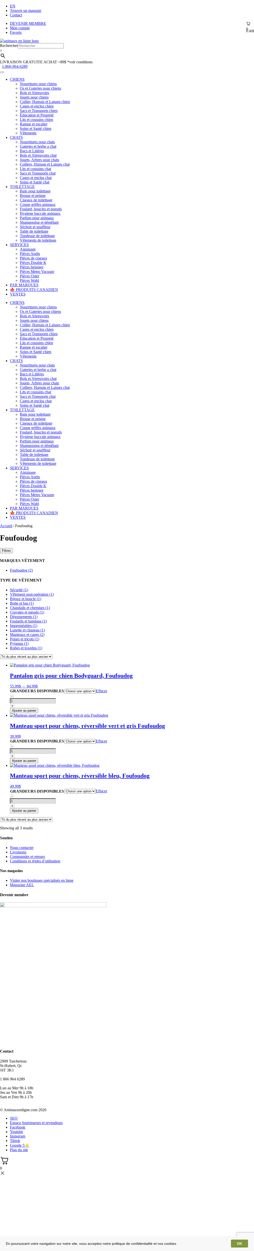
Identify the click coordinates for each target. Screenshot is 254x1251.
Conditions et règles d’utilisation (35, 861)
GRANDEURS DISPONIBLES (37, 691)
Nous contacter (21, 848)
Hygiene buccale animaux (40, 213)
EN (12, 6)
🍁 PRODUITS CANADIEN (34, 290)
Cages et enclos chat (36, 178)
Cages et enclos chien (37, 106)
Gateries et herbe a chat (38, 146)
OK (239, 1244)
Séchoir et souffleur (35, 227)
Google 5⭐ (20, 1145)
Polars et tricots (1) (24, 639)
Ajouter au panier (24, 710)
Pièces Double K (33, 262)
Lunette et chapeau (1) (27, 630)
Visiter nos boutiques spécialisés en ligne (41, 880)
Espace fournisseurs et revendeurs (36, 1123)
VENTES (18, 294)
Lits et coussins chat (35, 169)
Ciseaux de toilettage (36, 200)
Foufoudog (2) (21, 570)
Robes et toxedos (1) (26, 648)
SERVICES (19, 245)
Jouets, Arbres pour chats (39, 160)
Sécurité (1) (19, 590)
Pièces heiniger (31, 267)
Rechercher (9, 45)
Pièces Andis (30, 254)
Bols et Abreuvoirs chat (38, 155)
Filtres (6, 550)
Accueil (6, 526)
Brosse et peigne (33, 195)
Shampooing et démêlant (39, 222)
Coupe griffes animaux (38, 204)
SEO (14, 1118)
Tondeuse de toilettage (37, 236)
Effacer (101, 691)
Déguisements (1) (23, 617)
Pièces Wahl (29, 280)
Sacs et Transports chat (38, 173)
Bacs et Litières (32, 151)
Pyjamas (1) (19, 643)
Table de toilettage (34, 231)
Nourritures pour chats (37, 142)
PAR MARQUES (24, 285)
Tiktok (15, 1141)
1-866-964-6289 (15, 66)
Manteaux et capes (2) (27, 634)
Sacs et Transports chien (39, 111)
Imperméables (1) (23, 626)
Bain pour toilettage (35, 191)
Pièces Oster (29, 276)
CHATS (16, 137)
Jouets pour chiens (34, 97)
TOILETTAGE (22, 186)
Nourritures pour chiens (38, 84)
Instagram (17, 1136)
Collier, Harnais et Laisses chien (45, 102)
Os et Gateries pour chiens (40, 88)
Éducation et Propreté (37, 115)
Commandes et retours (27, 856)
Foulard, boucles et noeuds (41, 209)
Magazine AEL (22, 885)
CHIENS (17, 79)
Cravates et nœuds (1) (27, 612)
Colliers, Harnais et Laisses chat (45, 164)
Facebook (17, 1127)
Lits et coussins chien (36, 119)
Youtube (16, 1132)
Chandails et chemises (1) (30, 608)
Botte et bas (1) (22, 603)
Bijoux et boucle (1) (25, 599)
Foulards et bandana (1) (28, 621)
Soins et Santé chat (34, 182)
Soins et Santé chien (35, 128)
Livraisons (18, 852)
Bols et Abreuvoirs (34, 93)
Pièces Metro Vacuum (37, 271)
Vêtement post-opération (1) (32, 594)
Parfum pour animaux (37, 218)
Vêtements (28, 133)
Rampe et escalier (33, 124)
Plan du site (19, 1150)
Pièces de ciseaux (33, 258)
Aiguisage (28, 249)
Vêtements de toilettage (38, 240)
